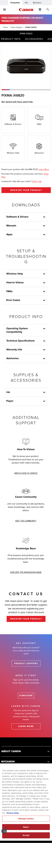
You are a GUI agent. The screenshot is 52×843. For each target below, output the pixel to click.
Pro (26, 2)
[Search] (47, 9)
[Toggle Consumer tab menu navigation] (4, 9)
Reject (26, 827)
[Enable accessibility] (4, 831)
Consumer (15, 2)
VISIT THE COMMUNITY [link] (25, 521)
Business (37, 2)
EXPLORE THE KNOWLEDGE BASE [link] (25, 572)
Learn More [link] (44, 169)
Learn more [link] (26, 726)
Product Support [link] (26, 663)
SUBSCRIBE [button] (26, 695)
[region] (26, 802)
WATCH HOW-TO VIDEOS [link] (25, 473)
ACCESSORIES (34, 39)
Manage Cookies (26, 818)
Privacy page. (12, 813)
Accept (26, 835)
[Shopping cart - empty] (40, 9)
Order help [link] (37, 181)
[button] (6, 89)
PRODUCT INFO (11, 39)
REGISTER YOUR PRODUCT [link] (26, 619)
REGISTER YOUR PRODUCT (26, 190)
